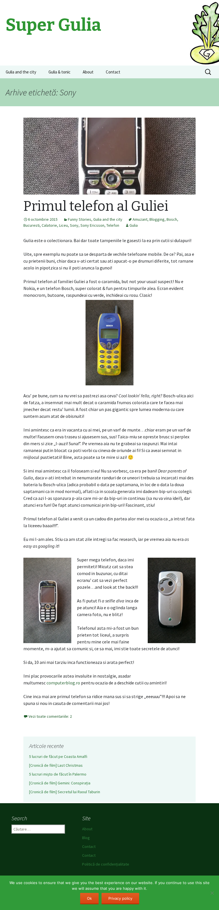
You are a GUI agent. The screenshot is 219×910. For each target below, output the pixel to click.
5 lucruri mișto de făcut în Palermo (57, 774)
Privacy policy (120, 898)
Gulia (133, 225)
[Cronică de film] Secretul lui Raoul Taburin (64, 791)
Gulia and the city (21, 72)
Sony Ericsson (92, 225)
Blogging (157, 219)
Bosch (172, 219)
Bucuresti (31, 225)
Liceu (63, 225)
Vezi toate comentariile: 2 (50, 716)
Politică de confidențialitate (105, 864)
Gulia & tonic (59, 72)
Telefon (112, 225)
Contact (113, 72)
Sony (74, 225)
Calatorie (49, 225)
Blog (86, 837)
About (88, 72)
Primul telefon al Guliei (95, 206)
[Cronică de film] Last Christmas (56, 765)
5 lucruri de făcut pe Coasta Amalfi (58, 756)
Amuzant (140, 219)
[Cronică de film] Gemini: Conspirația (59, 783)
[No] (212, 893)
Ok (89, 898)
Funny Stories (79, 219)
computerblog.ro (63, 683)
